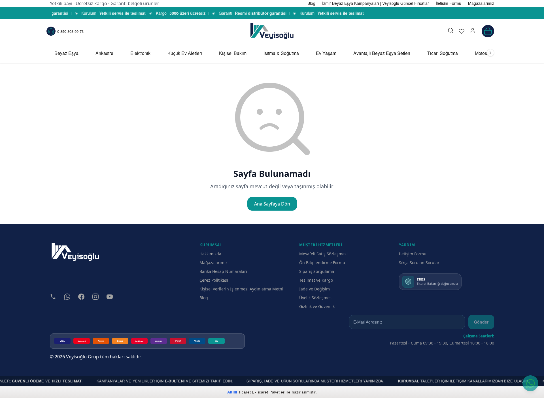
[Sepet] (488, 31)
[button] (472, 31)
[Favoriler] (461, 31)
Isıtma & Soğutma (281, 53)
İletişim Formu (412, 253)
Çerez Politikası (213, 280)
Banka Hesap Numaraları (223, 271)
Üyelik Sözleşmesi (316, 297)
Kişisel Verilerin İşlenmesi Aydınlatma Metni (241, 289)
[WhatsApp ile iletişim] (530, 383)
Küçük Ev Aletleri (184, 53)
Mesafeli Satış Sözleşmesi (323, 253)
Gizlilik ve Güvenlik (317, 306)
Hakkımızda (210, 253)
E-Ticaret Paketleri (268, 392)
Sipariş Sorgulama (316, 271)
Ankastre (104, 53)
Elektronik (140, 53)
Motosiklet (485, 53)
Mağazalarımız (213, 262)
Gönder (481, 322)
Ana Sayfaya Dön (272, 204)
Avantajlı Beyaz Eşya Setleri (381, 53)
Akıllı (232, 392)
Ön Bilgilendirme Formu (322, 262)
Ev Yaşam (326, 53)
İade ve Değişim (314, 289)
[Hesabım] (472, 31)
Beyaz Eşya (66, 53)
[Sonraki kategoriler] (490, 52)
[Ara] (450, 31)
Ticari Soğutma (442, 53)
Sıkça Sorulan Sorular (419, 262)
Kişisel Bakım (232, 53)
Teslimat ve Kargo (316, 280)
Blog (203, 297)
